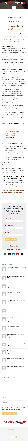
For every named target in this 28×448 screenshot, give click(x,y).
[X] (9, 254)
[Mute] (20, 34)
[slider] (23, 33)
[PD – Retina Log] (14, 1)
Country (7, 232)
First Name (8, 218)
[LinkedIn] (13, 254)
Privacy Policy (14, 246)
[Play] (4, 34)
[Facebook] (5, 254)
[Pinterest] (17, 254)
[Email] (21, 254)
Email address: (9, 225)
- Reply (8, 268)
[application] (14, 33)
